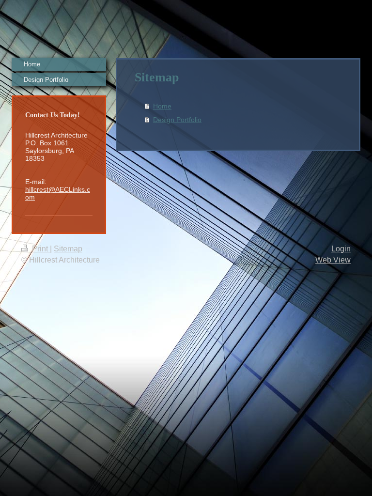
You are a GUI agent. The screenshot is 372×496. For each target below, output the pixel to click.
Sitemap (68, 249)
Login (341, 249)
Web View (333, 260)
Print (40, 249)
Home (162, 106)
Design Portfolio (177, 120)
